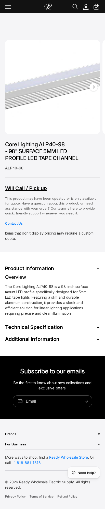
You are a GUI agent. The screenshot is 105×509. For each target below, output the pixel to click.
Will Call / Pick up (26, 188)
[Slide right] (93, 87)
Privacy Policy (15, 496)
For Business (15, 444)
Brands (10, 434)
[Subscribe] (86, 401)
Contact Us (14, 223)
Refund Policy (67, 496)
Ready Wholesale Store (68, 457)
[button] (8, 6)
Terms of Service (42, 496)
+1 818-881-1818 (26, 462)
